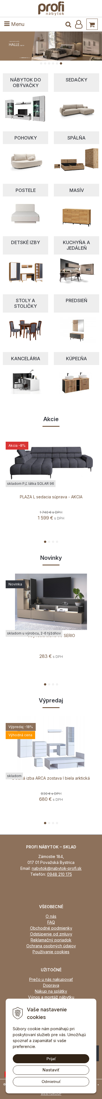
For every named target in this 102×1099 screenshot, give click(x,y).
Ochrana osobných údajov (51, 945)
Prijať (51, 1058)
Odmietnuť (51, 1081)
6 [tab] (61, 63)
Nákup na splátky (51, 991)
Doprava (51, 985)
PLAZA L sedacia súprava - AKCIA (51, 497)
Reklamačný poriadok (51, 939)
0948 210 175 (59, 874)
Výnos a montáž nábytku (51, 997)
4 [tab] (53, 63)
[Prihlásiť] (78, 24)
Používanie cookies (51, 951)
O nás (51, 916)
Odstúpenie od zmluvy (51, 934)
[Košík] (92, 24)
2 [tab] (45, 63)
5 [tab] (57, 63)
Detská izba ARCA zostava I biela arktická (51, 778)
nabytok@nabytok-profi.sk (57, 868)
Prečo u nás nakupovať (51, 979)
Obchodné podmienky (51, 928)
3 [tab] (49, 63)
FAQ (51, 922)
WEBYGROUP (51, 1094)
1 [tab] (42, 63)
